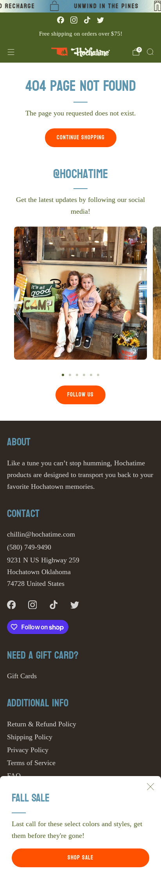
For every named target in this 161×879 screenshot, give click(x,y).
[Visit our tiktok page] (87, 20)
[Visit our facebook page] (60, 20)
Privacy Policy (27, 750)
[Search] (150, 52)
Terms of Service (31, 763)
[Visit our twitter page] (100, 20)
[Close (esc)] (150, 786)
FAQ (14, 776)
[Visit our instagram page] (73, 20)
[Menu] (11, 52)
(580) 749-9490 (29, 547)
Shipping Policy (29, 737)
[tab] (63, 375)
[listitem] (80, 34)
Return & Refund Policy (41, 724)
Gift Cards (22, 676)
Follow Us (80, 394)
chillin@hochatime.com (41, 534)
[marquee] (80, 6)
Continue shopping (81, 137)
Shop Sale (80, 857)
